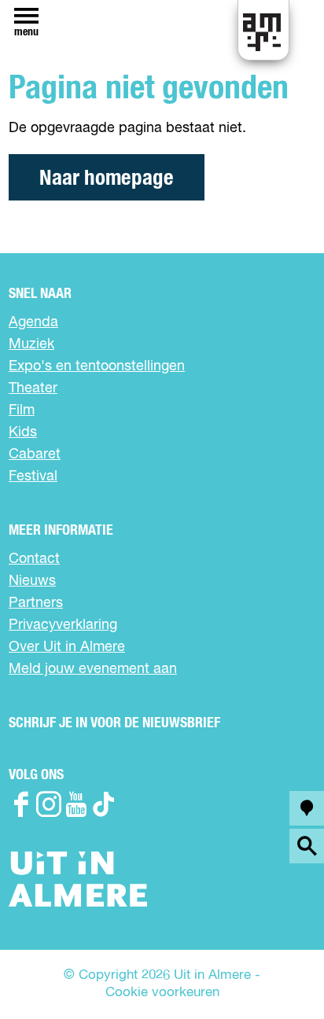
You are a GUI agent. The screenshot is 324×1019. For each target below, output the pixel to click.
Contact (34, 559)
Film (22, 410)
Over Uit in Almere (67, 647)
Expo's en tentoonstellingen (97, 366)
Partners (36, 603)
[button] (276, 971)
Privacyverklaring (63, 625)
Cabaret (35, 454)
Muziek (31, 344)
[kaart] (306, 808)
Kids (23, 432)
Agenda (33, 322)
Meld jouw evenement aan (93, 669)
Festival (33, 476)
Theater (33, 388)
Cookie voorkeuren (162, 992)
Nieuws (32, 581)
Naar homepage (106, 178)
